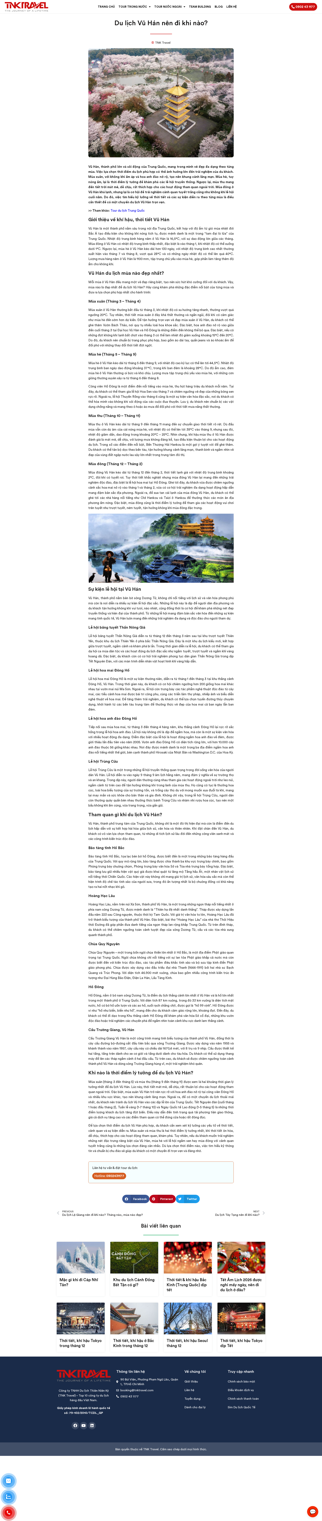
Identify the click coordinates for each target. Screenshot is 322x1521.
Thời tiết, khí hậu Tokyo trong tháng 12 (80, 1343)
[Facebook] (75, 1425)
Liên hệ (189, 1390)
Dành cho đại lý (195, 1407)
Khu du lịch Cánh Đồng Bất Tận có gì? (133, 1282)
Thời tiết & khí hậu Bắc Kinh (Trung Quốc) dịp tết (187, 1284)
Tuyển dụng (192, 1398)
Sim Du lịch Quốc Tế (241, 1407)
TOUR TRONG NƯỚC (133, 6)
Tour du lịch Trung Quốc (128, 210)
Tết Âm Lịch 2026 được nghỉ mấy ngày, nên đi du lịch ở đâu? (241, 1284)
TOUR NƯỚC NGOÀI (168, 6)
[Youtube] (83, 1425)
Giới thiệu (191, 1381)
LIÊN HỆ (231, 6)
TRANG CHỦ (106, 6)
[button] (135, 1199)
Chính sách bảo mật (241, 1381)
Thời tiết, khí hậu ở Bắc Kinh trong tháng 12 (133, 1343)
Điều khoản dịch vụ (241, 1390)
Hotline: (109, 1176)
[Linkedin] (92, 1425)
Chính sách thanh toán (243, 1398)
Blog (219, 6)
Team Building (200, 6)
